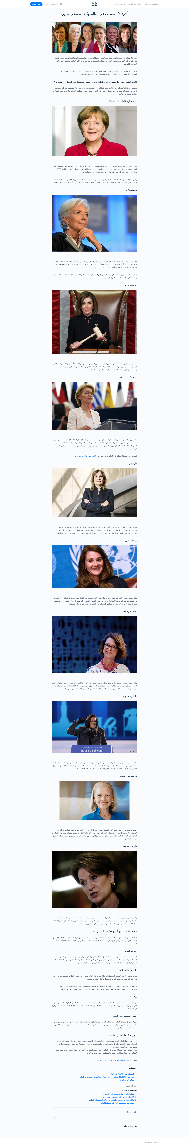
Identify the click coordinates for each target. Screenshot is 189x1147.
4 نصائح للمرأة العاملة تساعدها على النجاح (110, 1060)
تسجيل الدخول (50, 4)
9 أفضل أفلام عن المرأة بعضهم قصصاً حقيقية (118, 1097)
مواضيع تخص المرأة (135, 4)
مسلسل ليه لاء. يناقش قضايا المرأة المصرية (118, 1094)
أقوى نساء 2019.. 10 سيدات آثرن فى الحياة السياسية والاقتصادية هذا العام (107, 1077)
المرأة (128, 1112)
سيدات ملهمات (120, 4)
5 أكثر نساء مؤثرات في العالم (85, 456)
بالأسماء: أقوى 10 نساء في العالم (122, 1074)
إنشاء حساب (36, 4)
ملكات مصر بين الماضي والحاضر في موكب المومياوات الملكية (111, 1100)
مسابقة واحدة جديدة (151, 4)
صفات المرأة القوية (127, 1080)
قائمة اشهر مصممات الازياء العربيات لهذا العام (117, 1103)
